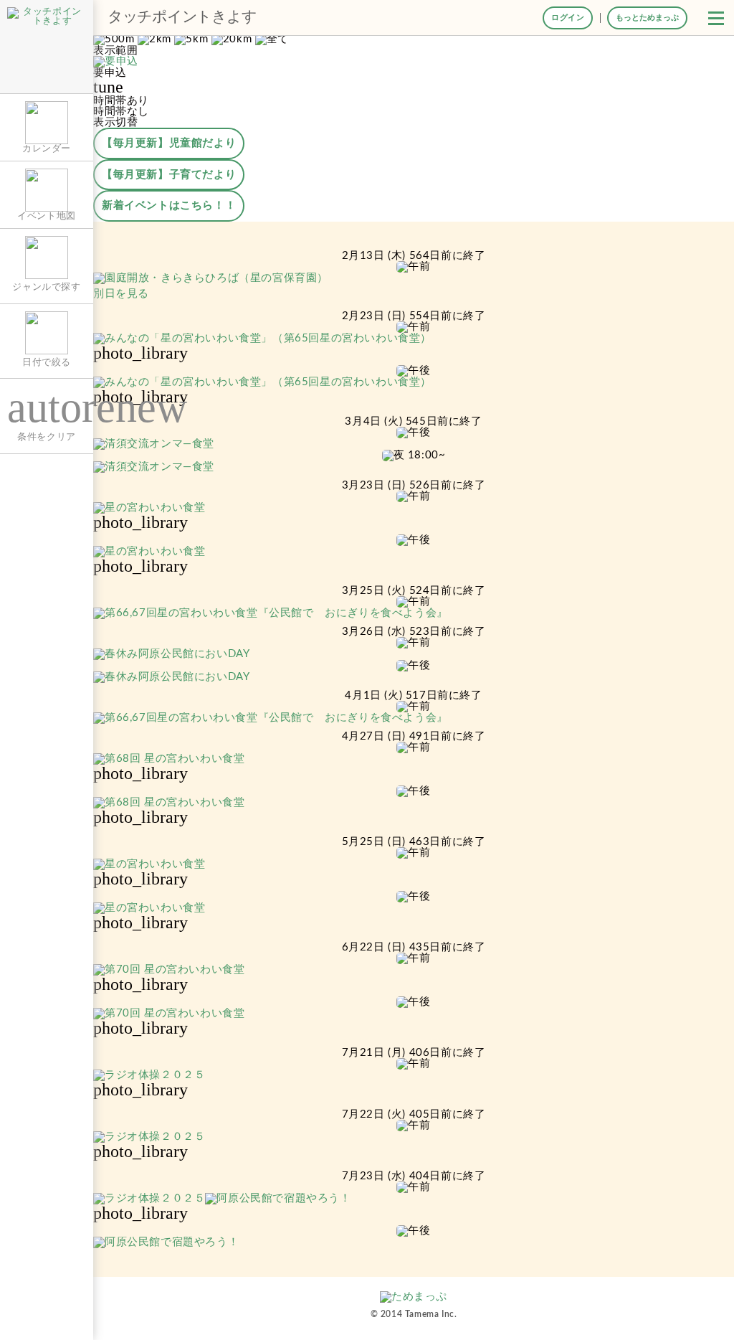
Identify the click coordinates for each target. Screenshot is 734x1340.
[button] (716, 18)
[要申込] (115, 62)
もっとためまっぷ (647, 18)
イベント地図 (46, 216)
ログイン (567, 18)
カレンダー (46, 148)
